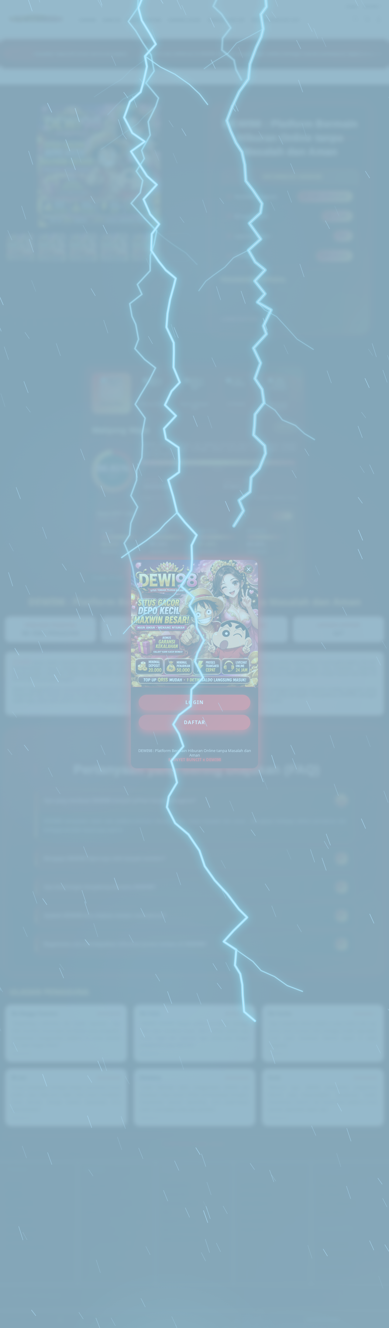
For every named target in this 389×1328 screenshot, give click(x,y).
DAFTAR (194, 722)
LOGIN (194, 702)
